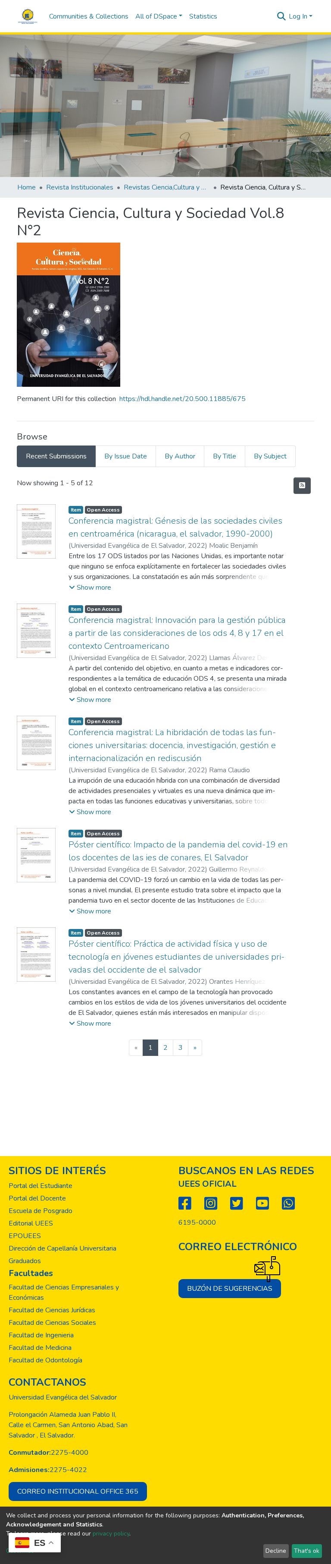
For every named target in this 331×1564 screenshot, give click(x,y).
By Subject (270, 456)
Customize (20, 1551)
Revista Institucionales (79, 187)
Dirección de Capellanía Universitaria (62, 1248)
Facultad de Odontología (45, 1360)
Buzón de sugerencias (229, 1288)
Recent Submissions (56, 456)
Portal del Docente (37, 1198)
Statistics (203, 16)
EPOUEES (25, 1236)
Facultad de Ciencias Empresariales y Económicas (64, 1292)
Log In (298, 16)
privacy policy (111, 1533)
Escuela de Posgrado (40, 1211)
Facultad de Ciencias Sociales (52, 1322)
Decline (275, 1551)
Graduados (25, 1261)
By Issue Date (125, 456)
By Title (224, 456)
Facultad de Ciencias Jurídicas (52, 1310)
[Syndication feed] (302, 485)
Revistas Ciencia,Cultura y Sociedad (167, 187)
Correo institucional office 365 (77, 1491)
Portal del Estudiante (40, 1186)
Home (26, 187)
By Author (180, 456)
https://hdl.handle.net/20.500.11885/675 (182, 399)
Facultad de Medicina (40, 1347)
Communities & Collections (88, 16)
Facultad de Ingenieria (41, 1335)
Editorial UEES (31, 1223)
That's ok (306, 1551)
